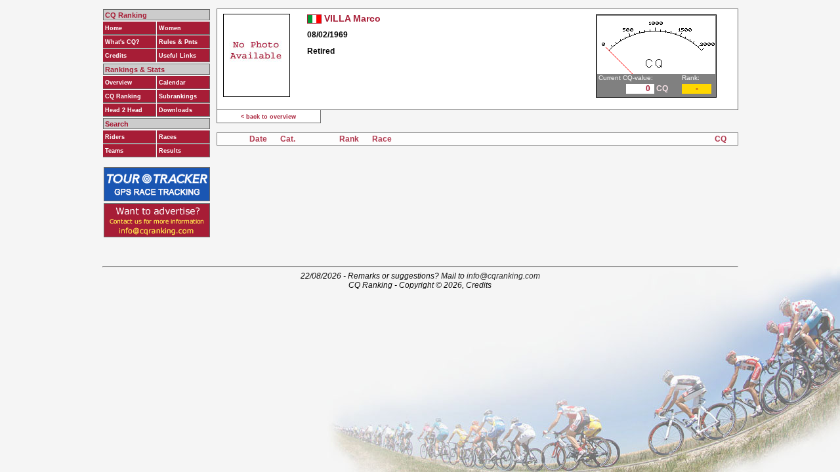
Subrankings (178, 96)
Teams (114, 151)
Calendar (172, 82)
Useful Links (177, 55)
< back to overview (268, 116)
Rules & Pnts (178, 42)
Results (170, 151)
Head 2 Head (123, 110)
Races (168, 137)
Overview (118, 82)
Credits (116, 55)
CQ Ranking (123, 96)
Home (113, 28)
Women (170, 28)
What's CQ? (122, 42)
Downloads (175, 110)
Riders (115, 137)
